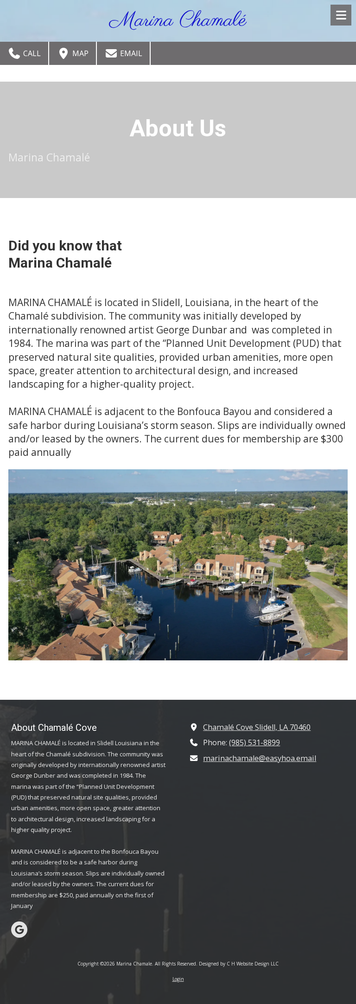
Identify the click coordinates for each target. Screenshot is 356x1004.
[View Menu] (341, 15)
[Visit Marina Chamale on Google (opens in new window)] (19, 929)
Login (178, 979)
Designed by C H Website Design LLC (239, 963)
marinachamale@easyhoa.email (259, 758)
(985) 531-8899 (254, 742)
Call (31, 53)
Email (130, 53)
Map (79, 53)
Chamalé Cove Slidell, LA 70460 (257, 727)
